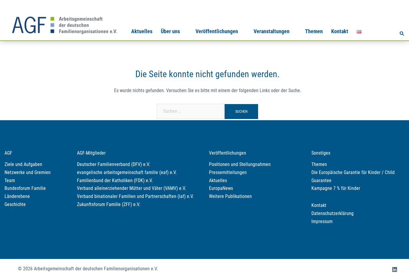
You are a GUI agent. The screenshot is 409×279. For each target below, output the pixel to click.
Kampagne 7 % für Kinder (335, 188)
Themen (314, 31)
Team (9, 180)
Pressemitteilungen (228, 172)
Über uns (170, 31)
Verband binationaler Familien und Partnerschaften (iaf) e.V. (135, 196)
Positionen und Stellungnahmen (240, 164)
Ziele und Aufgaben (23, 164)
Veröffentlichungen (217, 31)
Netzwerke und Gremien (27, 172)
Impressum (322, 221)
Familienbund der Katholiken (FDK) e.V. (115, 180)
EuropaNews (221, 188)
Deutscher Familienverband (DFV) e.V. (113, 164)
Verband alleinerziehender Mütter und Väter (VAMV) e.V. (131, 188)
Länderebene (17, 196)
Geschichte (15, 204)
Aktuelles (141, 31)
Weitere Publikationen (230, 196)
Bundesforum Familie (25, 188)
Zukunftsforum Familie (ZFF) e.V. (108, 204)
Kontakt (339, 31)
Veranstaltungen (272, 31)
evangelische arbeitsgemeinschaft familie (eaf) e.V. (127, 172)
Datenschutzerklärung (332, 213)
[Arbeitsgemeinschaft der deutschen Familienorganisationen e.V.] (64, 24)
